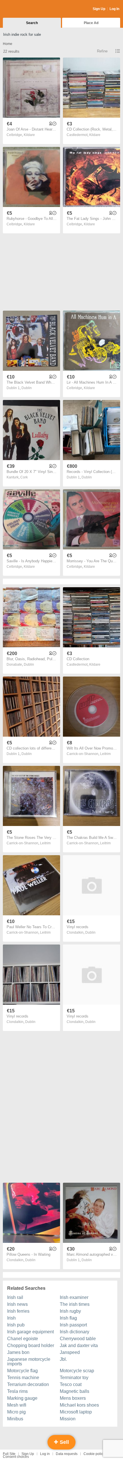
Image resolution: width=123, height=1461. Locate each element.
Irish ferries (18, 1311)
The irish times (75, 1304)
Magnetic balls (74, 1391)
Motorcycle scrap (77, 1370)
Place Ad (91, 23)
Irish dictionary (74, 1331)
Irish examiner (74, 1297)
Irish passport (73, 1324)
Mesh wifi (16, 1405)
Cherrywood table (78, 1338)
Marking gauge (22, 1398)
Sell (63, 1442)
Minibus (15, 1418)
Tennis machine (23, 1377)
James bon (18, 1352)
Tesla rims (17, 1391)
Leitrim (105, 754)
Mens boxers (73, 1398)
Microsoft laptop (76, 1411)
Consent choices (16, 1457)
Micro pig (16, 1411)
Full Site (9, 1454)
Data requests (67, 1454)
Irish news (17, 1304)
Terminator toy (74, 1377)
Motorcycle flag (22, 1370)
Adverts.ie (25, 9)
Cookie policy (94, 1454)
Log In (114, 9)
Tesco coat (71, 1384)
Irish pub (16, 1324)
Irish (11, 1318)
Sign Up (99, 9)
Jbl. (63, 1359)
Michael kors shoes (79, 1405)
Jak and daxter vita (79, 1345)
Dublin (26, 388)
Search (32, 23)
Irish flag (68, 1318)
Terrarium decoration (28, 1384)
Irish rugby (70, 1311)
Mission (68, 1418)
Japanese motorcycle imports (28, 1361)
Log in (45, 1454)
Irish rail (15, 1297)
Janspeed (70, 1352)
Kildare (29, 135)
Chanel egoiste (22, 1338)
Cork (24, 477)
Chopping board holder (30, 1345)
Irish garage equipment (30, 1331)
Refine (102, 51)
